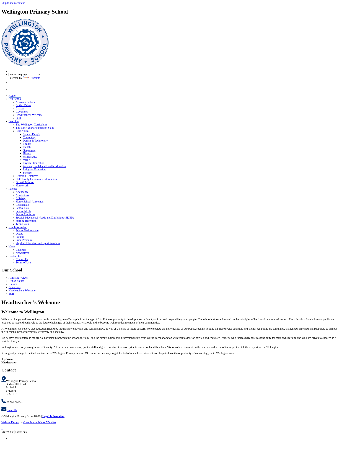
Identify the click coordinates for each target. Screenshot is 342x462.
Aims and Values (25, 102)
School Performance (27, 230)
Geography (29, 150)
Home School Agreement (30, 201)
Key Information (18, 227)
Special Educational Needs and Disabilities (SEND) (45, 217)
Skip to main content (13, 2)
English (27, 143)
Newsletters (22, 252)
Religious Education (34, 169)
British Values (23, 105)
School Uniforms (25, 214)
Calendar (21, 249)
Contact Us (15, 256)
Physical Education (33, 163)
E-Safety (20, 198)
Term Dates (22, 223)
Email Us (12, 410)
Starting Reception (26, 220)
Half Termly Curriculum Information (36, 179)
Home (12, 95)
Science (27, 172)
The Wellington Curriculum (31, 124)
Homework (22, 185)
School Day (22, 207)
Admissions (22, 195)
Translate (35, 77)
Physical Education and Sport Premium (38, 243)
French (27, 146)
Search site (7, 431)
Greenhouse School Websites (39, 422)
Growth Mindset (25, 182)
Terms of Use (23, 262)
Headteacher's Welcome (29, 114)
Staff (18, 118)
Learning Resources (27, 175)
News (12, 246)
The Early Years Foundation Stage (35, 127)
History (27, 153)
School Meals (23, 211)
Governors (22, 111)
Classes (20, 108)
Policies (20, 236)
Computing (29, 137)
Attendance (22, 191)
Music (26, 159)
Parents (13, 188)
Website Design (10, 422)
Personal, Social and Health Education (44, 166)
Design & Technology (35, 140)
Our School (15, 98)
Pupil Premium (24, 240)
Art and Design (31, 134)
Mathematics (30, 156)
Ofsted (19, 233)
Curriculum (22, 130)
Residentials (22, 204)
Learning (14, 121)
